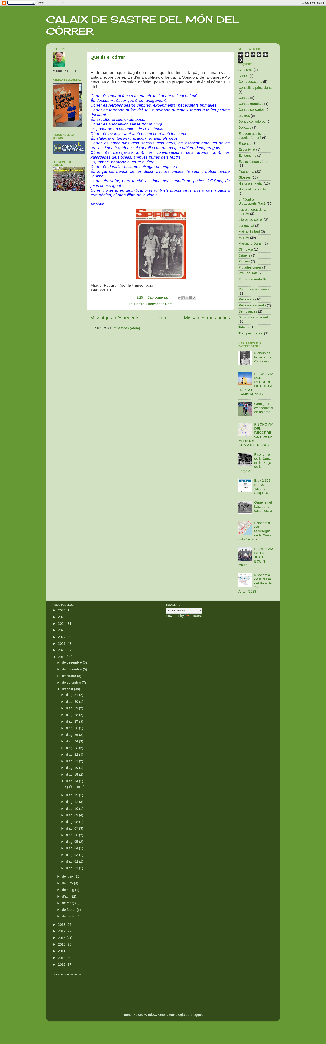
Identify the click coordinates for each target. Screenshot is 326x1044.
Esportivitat (246, 149)
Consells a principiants (255, 88)
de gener (69, 916)
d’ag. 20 (72, 768)
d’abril (67, 896)
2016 (62, 938)
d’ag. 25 (72, 735)
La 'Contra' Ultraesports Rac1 (151, 304)
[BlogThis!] (183, 298)
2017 (62, 931)
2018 (62, 924)
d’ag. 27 (72, 721)
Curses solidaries (251, 109)
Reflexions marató (252, 305)
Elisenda (244, 143)
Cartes (243, 76)
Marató (243, 237)
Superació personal (253, 317)
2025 (62, 617)
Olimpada (245, 249)
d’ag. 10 (72, 808)
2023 (62, 630)
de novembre (72, 669)
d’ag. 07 (72, 828)
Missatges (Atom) (127, 328)
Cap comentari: (159, 297)
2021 (62, 643)
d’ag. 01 (72, 868)
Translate (199, 616)
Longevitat (246, 226)
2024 (62, 623)
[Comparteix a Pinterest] (194, 298)
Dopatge (244, 127)
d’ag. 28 (72, 715)
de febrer (69, 910)
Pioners (244, 261)
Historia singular (250, 183)
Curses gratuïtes (250, 104)
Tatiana (243, 327)
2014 (62, 951)
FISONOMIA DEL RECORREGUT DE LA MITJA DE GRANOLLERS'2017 (255, 435)
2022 (62, 637)
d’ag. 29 (72, 708)
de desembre (72, 662)
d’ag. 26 (72, 728)
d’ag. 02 (72, 861)
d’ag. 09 (72, 815)
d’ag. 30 (72, 701)
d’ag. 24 (72, 741)
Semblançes (247, 311)
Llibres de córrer (250, 219)
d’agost (68, 689)
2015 (62, 944)
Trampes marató (250, 333)
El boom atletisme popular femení (251, 136)
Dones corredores (251, 121)
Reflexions (246, 299)
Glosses (244, 177)
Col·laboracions (250, 82)
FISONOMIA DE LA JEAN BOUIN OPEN (255, 557)
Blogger (196, 1015)
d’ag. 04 (72, 848)
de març (68, 903)
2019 (62, 657)
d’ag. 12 (72, 802)
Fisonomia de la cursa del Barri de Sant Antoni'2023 (255, 583)
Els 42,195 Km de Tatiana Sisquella (262, 487)
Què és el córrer (108, 57)
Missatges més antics (207, 317)
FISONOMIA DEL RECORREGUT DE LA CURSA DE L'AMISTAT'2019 (255, 384)
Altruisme (245, 70)
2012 (62, 964)
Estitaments (247, 155)
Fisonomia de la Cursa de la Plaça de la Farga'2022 (255, 463)
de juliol (68, 876)
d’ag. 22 (72, 754)
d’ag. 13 (72, 795)
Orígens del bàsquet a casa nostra (263, 506)
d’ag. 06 (72, 835)
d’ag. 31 (72, 695)
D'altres (244, 116)
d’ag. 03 (72, 855)
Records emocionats (253, 289)
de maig (68, 890)
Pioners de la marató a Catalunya (262, 357)
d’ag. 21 (72, 761)
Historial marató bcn (253, 189)
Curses (243, 98)
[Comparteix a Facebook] (190, 298)
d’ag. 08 (72, 822)
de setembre (72, 682)
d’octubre (69, 676)
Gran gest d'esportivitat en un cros (263, 408)
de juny (68, 883)
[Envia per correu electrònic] (180, 298)
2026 (62, 610)
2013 (62, 958)
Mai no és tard (249, 231)
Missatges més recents (114, 317)
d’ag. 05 (72, 842)
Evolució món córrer (253, 161)
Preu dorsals (248, 273)
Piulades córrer (249, 267)
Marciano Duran (250, 243)
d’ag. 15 (72, 774)
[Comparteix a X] (187, 298)
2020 (62, 650)
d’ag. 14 (72, 781)
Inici (161, 317)
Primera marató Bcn (253, 279)
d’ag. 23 (72, 748)
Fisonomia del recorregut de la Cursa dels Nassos (255, 531)
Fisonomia (246, 171)
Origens (244, 255)
